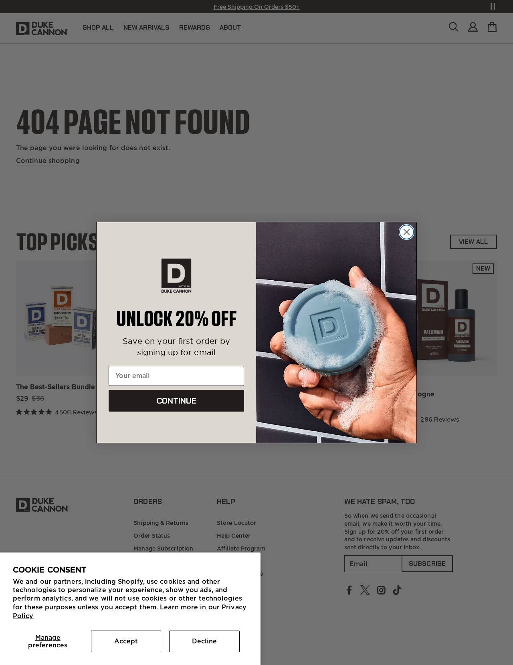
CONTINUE (176, 401)
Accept (126, 641)
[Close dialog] (407, 232)
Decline (204, 641)
